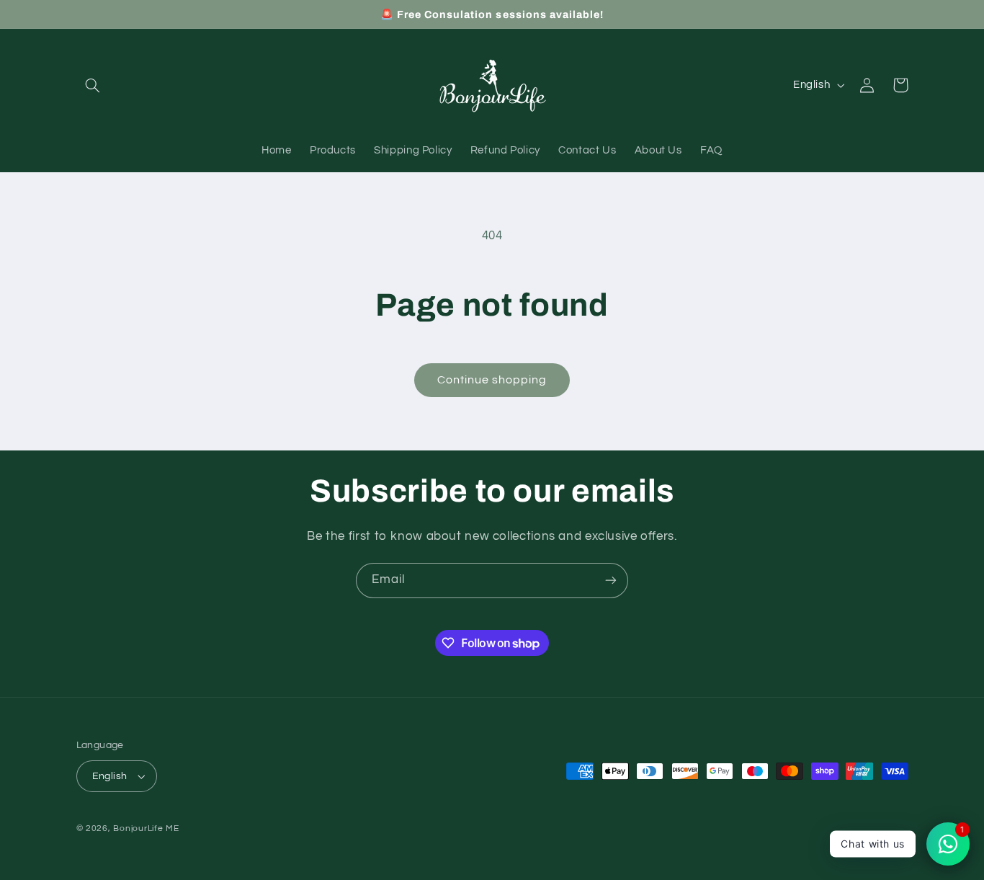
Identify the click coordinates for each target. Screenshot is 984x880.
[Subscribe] (610, 580)
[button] (92, 85)
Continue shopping (492, 380)
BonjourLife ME (146, 828)
